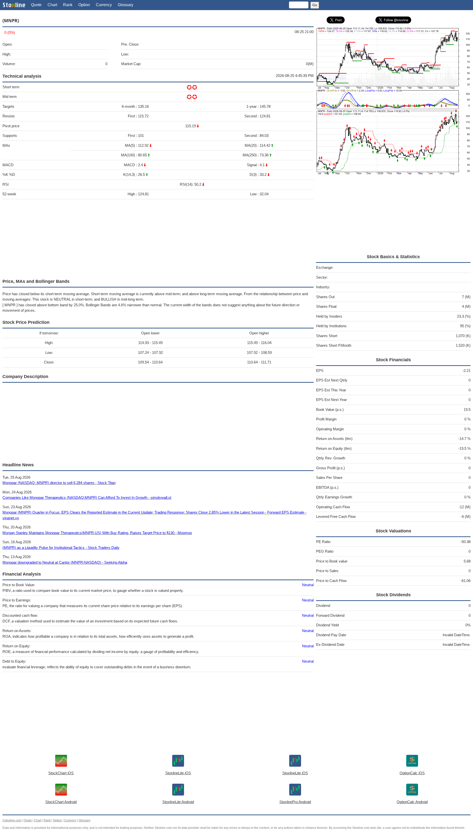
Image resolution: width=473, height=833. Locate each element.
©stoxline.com (11, 820)
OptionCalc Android (412, 802)
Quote (36, 5)
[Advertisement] (150, 237)
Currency (104, 5)
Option (84, 5)
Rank (67, 5)
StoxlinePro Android (295, 802)
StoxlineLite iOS (178, 773)
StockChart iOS (61, 773)
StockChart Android (61, 802)
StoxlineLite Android (178, 802)
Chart (52, 5)
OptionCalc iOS (412, 773)
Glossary (125, 5)
